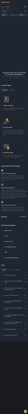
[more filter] (25, 11)
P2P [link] (8, 7)
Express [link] (3, 7)
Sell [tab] (11, 11)
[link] (14, 231)
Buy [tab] (4, 11)
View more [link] (22, 216)
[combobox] (5, 14)
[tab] (3, 7)
